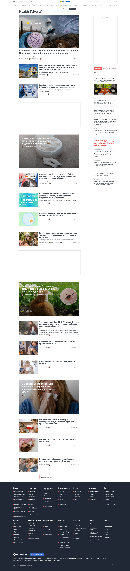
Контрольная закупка (50, 5)
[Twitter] (107, 2)
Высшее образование (33, 508)
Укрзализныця (48, 506)
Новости (16, 488)
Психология (93, 499)
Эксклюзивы (63, 5)
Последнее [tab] (98, 68)
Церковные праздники (78, 524)
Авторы (110, 5)
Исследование (94, 502)
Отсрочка (47, 529)
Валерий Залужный (65, 534)
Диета (91, 496)
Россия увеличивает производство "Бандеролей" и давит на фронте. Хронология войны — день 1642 (104, 142)
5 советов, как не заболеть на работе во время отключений (57, 343)
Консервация (108, 526)
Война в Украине (34, 520)
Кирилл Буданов (64, 537)
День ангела (78, 536)
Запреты (77, 533)
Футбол (62, 491)
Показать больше (46, 477)
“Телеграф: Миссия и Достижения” (93, 5)
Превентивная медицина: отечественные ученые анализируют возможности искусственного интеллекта (57, 196)
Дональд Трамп (64, 526)
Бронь (46, 526)
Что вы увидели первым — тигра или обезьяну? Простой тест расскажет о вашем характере (104, 102)
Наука (75, 488)
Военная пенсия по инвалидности (95, 532)
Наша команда (17, 560)
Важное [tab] (114, 68)
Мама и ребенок (94, 491)
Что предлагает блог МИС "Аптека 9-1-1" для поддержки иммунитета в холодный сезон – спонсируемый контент (59, 324)
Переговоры (32, 530)
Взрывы (31, 528)
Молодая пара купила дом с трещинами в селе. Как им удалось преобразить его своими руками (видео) (58, 67)
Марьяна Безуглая (65, 545)
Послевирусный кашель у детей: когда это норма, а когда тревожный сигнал (58, 460)
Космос (77, 494)
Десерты (107, 532)
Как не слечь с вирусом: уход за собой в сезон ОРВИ (57, 440)
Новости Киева (18, 491)
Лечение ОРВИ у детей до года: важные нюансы (57, 362)
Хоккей (61, 499)
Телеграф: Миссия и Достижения (42, 560)
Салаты (107, 534)
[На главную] (65, 2)
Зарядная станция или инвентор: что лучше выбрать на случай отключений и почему (104, 173)
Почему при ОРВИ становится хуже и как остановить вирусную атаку (57, 214)
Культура (16, 534)
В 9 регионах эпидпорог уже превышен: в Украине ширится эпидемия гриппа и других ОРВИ (39, 388)
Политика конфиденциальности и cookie (30, 558)
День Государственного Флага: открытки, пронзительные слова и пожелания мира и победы (104, 111)
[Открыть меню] (14, 2)
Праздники (77, 520)
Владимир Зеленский (65, 524)
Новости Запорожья (20, 504)
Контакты (104, 558)
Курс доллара (48, 503)
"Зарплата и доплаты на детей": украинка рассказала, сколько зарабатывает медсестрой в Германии (104, 154)
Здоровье (92, 488)
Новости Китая (109, 502)
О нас (14, 558)
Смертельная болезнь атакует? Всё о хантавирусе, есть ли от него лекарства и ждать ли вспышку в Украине (58, 176)
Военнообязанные (49, 532)
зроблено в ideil (113, 564)
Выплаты (32, 496)
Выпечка (107, 524)
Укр (116, 1)
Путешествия (18, 532)
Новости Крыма (18, 514)
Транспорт (47, 496)
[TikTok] (112, 2)
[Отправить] (31, 2)
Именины (77, 538)
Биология (77, 496)
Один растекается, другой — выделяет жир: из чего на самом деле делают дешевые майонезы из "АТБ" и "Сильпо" (104, 79)
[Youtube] (105, 2)
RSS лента (57, 560)
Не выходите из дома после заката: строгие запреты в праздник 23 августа (105, 132)
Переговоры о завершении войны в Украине (28, 5)
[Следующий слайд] (117, 5)
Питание (92, 494)
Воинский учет (48, 534)
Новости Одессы (19, 499)
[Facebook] (98, 2)
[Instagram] (109, 2)
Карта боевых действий (33, 524)
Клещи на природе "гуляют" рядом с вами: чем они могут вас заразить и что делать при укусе (58, 235)
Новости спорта (64, 488)
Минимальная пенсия (96, 536)
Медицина (32, 502)
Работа (31, 494)
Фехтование (63, 504)
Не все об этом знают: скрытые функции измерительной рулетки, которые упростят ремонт (104, 183)
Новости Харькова (19, 494)
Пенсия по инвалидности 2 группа (94, 528)
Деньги (46, 493)
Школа (31, 504)
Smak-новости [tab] (106, 68)
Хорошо (72, 8)
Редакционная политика (50, 558)
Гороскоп (16, 524)
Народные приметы (80, 528)
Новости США (109, 494)
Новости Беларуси (110, 504)
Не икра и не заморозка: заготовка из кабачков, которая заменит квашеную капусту (105, 164)
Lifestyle (16, 520)
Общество (32, 488)
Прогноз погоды (33, 514)
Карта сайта (27, 560)
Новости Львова (19, 502)
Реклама (86, 558)
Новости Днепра (19, 496)
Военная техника (34, 538)
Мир (105, 488)
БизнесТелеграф (75, 5)
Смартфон (77, 502)
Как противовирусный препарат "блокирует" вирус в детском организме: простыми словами (57, 422)
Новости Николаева (20, 516)
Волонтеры (32, 536)
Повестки (47, 524)
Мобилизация (48, 520)
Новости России (109, 496)
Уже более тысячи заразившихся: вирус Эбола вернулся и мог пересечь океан (57, 86)
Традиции (77, 530)
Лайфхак (16, 537)
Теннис (61, 496)
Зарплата (32, 491)
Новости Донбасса (19, 511)
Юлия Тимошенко (64, 542)
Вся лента (97, 72)
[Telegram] (103, 2)
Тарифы (46, 501)
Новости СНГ (108, 499)
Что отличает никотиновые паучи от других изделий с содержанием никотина (37, 141)
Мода (15, 529)
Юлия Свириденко (65, 547)
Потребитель (18, 526)
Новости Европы (109, 491)
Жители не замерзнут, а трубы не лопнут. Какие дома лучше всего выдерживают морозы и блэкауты (105, 122)
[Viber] (100, 1)
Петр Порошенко (64, 540)
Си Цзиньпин (63, 529)
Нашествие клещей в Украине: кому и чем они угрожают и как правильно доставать (39, 289)
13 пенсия (92, 524)
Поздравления (18, 542)
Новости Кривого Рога (19, 508)
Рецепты (107, 520)
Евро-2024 (62, 502)
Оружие (31, 533)
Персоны (61, 520)
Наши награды (95, 558)
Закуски (107, 537)
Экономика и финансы (48, 489)
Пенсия (91, 520)
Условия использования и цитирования (71, 558)
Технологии (78, 491)
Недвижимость (48, 498)
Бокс (61, 494)
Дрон (76, 499)
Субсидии (32, 499)
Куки (64, 8)
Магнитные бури (19, 540)
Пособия (31, 511)
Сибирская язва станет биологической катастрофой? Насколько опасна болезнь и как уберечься (49, 51)
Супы (106, 529)
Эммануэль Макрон (65, 532)
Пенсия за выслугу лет (95, 539)
